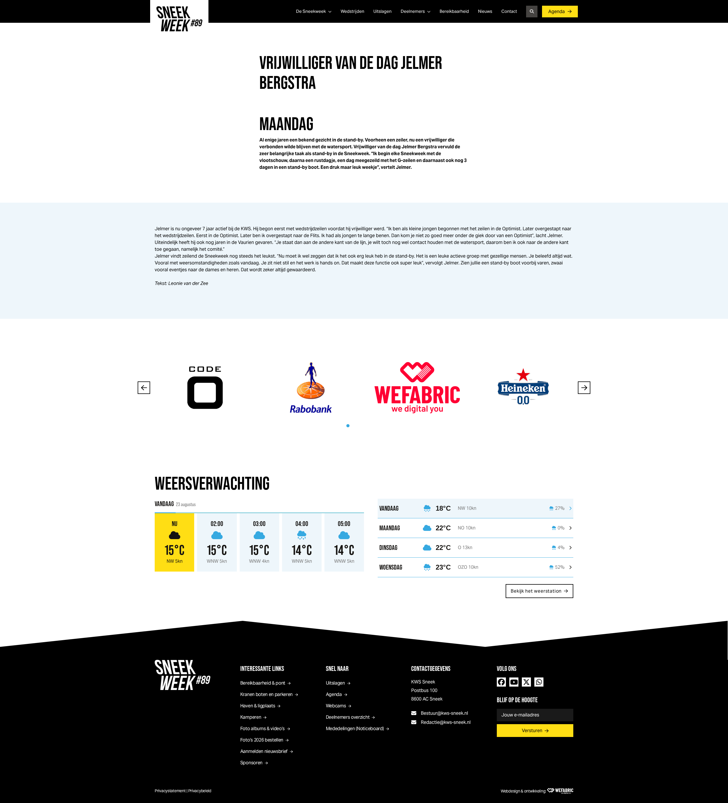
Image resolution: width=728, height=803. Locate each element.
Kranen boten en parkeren (266, 694)
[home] (179, 19)
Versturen (532, 731)
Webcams (336, 706)
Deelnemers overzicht (348, 717)
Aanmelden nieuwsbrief (264, 751)
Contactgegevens (430, 668)
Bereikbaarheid (454, 11)
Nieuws (485, 11)
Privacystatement (170, 790)
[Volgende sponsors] (584, 387)
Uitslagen (382, 11)
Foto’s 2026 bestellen (261, 740)
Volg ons (506, 668)
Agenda (556, 12)
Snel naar (337, 668)
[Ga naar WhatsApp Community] (538, 682)
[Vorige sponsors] (144, 387)
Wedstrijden (352, 11)
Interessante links (262, 668)
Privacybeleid (199, 790)
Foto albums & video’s (262, 729)
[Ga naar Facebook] (501, 682)
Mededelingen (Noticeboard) (355, 729)
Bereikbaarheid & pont (262, 683)
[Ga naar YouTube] (513, 682)
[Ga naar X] (526, 682)
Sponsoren (251, 763)
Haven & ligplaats (257, 706)
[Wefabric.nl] (560, 791)
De (311, 11)
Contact (509, 11)
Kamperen (250, 717)
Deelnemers (413, 11)
